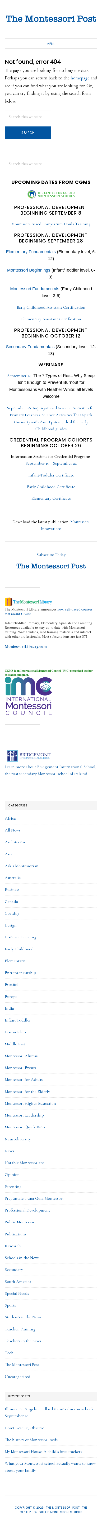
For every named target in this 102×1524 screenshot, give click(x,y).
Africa (10, 818)
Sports (10, 1305)
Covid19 (12, 913)
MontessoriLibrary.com (26, 646)
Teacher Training (20, 1329)
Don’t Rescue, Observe (24, 1427)
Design (11, 925)
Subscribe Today (51, 554)
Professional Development (27, 1210)
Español (12, 984)
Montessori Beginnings (28, 270)
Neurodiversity (18, 1139)
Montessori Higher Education (30, 1103)
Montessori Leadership (24, 1115)
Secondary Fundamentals (30, 346)
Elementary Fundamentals (31, 251)
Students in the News (23, 1317)
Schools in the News (22, 1257)
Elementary (15, 960)
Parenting (13, 1186)
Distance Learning (20, 937)
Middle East (15, 1044)
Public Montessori (20, 1222)
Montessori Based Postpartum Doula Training (51, 223)
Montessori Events (20, 1067)
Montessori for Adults (24, 1079)
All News (12, 830)
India (9, 1008)
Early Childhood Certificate (51, 486)
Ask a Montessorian (21, 865)
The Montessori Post (51, 19)
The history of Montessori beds (31, 1439)
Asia (8, 854)
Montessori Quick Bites (25, 1127)
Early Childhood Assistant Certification (51, 307)
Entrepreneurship (20, 972)
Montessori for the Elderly (27, 1091)
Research (13, 1245)
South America (18, 1281)
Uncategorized (17, 1376)
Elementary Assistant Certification (51, 318)
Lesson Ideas (15, 1032)
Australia (13, 877)
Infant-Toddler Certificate (51, 475)
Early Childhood (19, 949)
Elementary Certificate (51, 498)
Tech (9, 1352)
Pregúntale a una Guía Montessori (34, 1198)
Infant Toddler (18, 1020)
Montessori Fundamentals (34, 288)
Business (12, 889)
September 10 (37, 463)
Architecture (16, 841)
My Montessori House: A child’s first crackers (43, 1451)
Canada (11, 901)
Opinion (12, 1174)
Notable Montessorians (24, 1162)
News (9, 1150)
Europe (11, 996)
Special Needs (17, 1293)
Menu (51, 43)
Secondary (14, 1269)
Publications (15, 1234)
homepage (80, 78)
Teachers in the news (23, 1340)
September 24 (65, 463)
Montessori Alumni (21, 1055)
